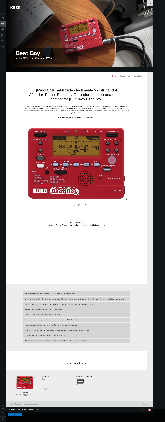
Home (114, 76)
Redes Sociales (3, 412)
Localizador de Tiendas (3, 47)
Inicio (3, 18)
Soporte (3, 41)
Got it (14, 414)
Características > (76, 363)
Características (3, 29)
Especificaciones (139, 76)
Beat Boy (43, 404)
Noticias (3, 405)
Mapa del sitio (146, 404)
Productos (3, 24)
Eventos (3, 35)
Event (151, 110)
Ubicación (3, 409)
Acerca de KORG (3, 419)
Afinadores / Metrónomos (31, 404)
